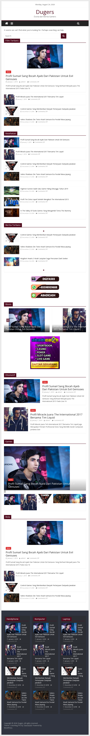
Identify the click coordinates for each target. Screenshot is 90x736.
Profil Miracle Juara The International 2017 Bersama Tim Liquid (39, 97)
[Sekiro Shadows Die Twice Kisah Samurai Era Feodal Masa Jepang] (11, 118)
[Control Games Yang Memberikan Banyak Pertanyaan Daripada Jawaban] (11, 108)
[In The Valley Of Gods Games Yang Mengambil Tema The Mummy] (12, 210)
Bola (8, 72)
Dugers (45, 11)
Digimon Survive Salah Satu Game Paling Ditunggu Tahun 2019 (44, 189)
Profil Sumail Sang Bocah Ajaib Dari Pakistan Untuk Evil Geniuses (39, 77)
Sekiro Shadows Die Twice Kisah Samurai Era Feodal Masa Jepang (45, 119)
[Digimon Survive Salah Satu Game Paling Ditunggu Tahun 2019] (12, 188)
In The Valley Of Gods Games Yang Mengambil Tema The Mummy (45, 211)
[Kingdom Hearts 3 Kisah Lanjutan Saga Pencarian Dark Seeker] (11, 258)
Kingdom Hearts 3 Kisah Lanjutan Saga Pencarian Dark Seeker (44, 258)
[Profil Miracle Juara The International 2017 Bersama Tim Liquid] (9, 96)
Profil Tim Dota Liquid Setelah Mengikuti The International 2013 (44, 199)
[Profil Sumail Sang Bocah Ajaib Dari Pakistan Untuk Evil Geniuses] (45, 46)
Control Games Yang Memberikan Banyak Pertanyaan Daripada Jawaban (48, 109)
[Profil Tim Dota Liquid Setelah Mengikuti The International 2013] (12, 198)
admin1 (23, 82)
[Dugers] (6, 23)
